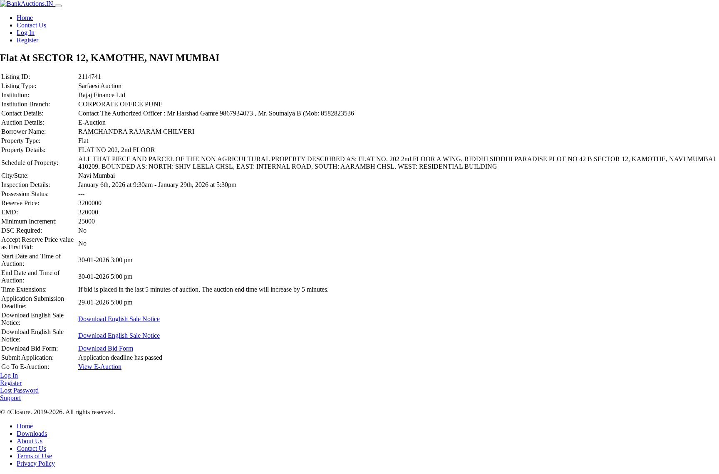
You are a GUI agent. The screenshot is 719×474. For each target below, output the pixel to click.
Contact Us (31, 25)
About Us (29, 441)
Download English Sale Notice (119, 318)
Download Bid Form (105, 348)
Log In (26, 32)
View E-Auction (99, 366)
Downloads (32, 433)
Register (27, 40)
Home (25, 17)
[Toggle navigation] (58, 6)
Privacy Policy (36, 463)
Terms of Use (34, 455)
